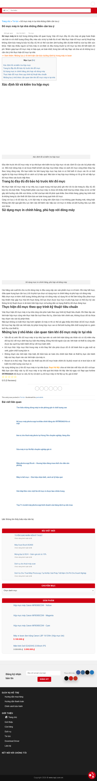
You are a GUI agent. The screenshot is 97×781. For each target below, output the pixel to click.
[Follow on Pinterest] (71, 678)
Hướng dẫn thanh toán (14, 701)
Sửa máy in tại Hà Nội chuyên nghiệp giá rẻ (33, 449)
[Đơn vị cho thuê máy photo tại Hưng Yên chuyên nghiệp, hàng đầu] (9, 437)
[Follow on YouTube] (75, 678)
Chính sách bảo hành (14, 706)
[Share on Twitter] (46, 388)
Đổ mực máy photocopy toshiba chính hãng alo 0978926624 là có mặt (43, 422)
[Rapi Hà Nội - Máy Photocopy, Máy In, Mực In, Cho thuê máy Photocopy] (5, 4)
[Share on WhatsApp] (37, 388)
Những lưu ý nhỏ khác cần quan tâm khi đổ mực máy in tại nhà (29, 77)
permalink (39, 397)
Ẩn (33, 60)
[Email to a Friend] (51, 388)
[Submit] (93, 10)
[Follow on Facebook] (78, 672)
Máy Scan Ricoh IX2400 (24, 545)
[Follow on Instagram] (83, 672)
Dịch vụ (8, 731)
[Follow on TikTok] (87, 672)
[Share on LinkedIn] (60, 388)
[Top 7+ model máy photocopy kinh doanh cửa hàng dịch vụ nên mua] (9, 507)
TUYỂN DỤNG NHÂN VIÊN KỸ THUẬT (29, 535)
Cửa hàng (9, 727)
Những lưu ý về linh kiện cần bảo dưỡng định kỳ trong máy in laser (43, 55)
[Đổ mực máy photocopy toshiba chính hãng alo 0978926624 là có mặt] (9, 423)
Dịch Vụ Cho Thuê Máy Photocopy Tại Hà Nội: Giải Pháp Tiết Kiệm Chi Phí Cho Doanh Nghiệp (50, 573)
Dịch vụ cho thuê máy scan (25, 564)
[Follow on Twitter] (92, 672)
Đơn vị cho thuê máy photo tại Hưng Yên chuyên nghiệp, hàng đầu (43, 435)
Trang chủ (6, 21)
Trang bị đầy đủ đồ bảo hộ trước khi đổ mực (21, 68)
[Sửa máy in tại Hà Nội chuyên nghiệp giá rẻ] (9, 451)
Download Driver (12, 741)
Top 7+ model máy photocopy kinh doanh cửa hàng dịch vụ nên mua (44, 505)
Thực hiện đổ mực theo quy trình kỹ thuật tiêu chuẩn (25, 74)
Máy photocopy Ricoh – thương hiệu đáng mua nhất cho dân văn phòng (42, 464)
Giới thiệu (9, 722)
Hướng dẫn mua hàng (14, 697)
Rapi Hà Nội (54, 367)
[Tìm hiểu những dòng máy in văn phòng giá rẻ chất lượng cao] (9, 409)
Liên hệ (8, 746)
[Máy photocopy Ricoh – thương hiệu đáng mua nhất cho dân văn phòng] (9, 465)
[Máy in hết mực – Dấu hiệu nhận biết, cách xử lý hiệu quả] (9, 479)
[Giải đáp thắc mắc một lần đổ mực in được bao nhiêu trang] (9, 493)
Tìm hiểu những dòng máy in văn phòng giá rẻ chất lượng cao (41, 408)
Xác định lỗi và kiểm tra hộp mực (17, 65)
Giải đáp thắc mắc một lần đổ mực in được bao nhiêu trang (40, 491)
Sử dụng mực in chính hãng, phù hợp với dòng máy (24, 71)
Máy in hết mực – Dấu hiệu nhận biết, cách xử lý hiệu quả (39, 477)
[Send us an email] (66, 678)
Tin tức (15, 21)
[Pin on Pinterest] (55, 388)
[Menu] (93, 4)
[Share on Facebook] (42, 388)
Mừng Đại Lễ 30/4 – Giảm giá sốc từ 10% (30, 554)
